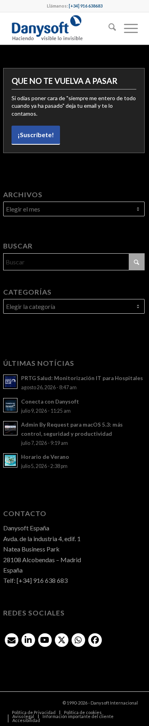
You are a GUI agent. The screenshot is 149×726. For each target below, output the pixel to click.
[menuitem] (108, 28)
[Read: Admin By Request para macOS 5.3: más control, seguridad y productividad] (10, 428)
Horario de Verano (45, 457)
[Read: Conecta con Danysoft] (10, 405)
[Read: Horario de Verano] (10, 460)
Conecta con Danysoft (50, 401)
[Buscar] (108, 28)
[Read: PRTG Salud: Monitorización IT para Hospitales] (10, 382)
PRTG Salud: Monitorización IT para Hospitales (82, 378)
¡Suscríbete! (35, 134)
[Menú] (127, 28)
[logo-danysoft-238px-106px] (61, 28)
